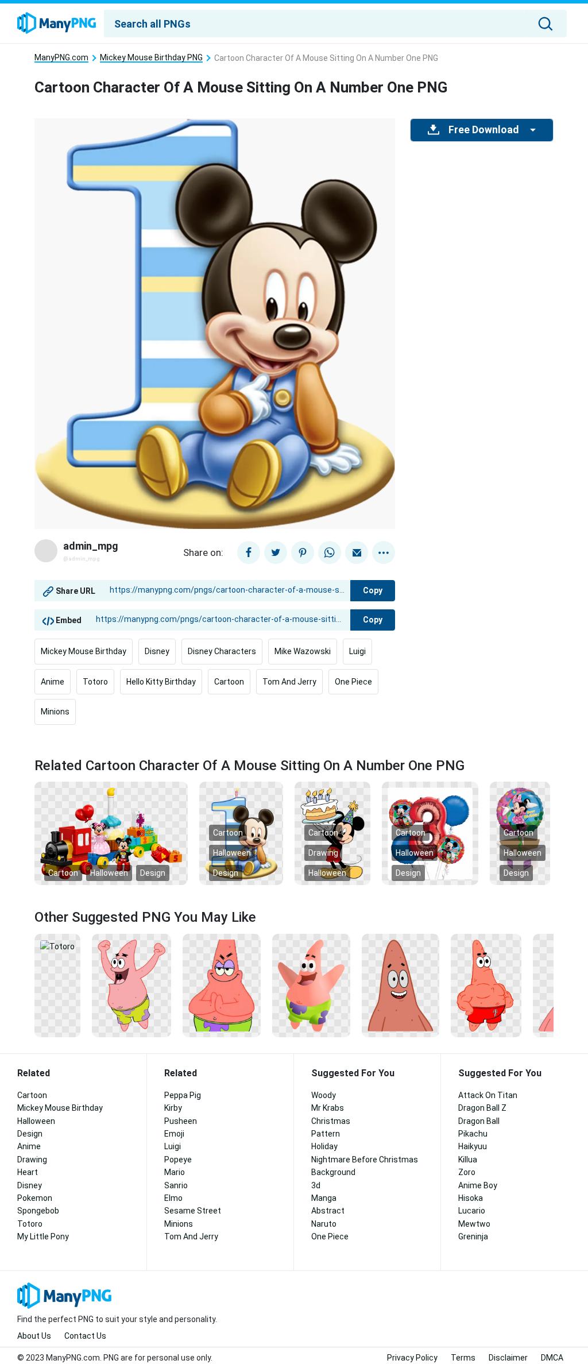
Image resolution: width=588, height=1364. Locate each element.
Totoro (95, 681)
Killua (467, 1159)
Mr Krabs (327, 1107)
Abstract (328, 1210)
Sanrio (176, 1185)
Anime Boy (477, 1185)
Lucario (471, 1210)
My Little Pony (43, 1236)
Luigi (357, 651)
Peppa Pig (182, 1095)
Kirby (173, 1107)
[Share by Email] (356, 552)
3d (315, 1185)
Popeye (178, 1159)
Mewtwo (474, 1223)
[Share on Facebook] (248, 552)
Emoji (174, 1133)
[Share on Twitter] (275, 552)
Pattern (325, 1133)
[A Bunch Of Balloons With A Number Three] (430, 832)
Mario (174, 1172)
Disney (157, 651)
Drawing (323, 852)
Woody (323, 1095)
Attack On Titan (487, 1095)
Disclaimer (508, 1357)
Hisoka (470, 1198)
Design (152, 873)
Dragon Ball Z (482, 1107)
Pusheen (180, 1121)
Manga (323, 1198)
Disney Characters (222, 651)
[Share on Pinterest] (302, 552)
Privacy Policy (412, 1357)
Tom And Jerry (289, 681)
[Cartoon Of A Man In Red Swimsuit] (486, 985)
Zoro (466, 1172)
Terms (463, 1357)
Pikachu (473, 1133)
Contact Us (85, 1335)
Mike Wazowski (302, 651)
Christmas (330, 1121)
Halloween (109, 873)
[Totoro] (57, 945)
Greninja (473, 1236)
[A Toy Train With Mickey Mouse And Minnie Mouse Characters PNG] (111, 832)
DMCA (552, 1357)
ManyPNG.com (61, 57)
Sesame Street (192, 1210)
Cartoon (229, 681)
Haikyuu (472, 1146)
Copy (372, 590)
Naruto (323, 1223)
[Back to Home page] (56, 23)
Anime (52, 681)
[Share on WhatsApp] (329, 552)
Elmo (173, 1198)
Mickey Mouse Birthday (83, 651)
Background (333, 1172)
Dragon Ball (479, 1121)
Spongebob (38, 1210)
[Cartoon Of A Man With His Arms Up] (131, 985)
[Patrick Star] (400, 985)
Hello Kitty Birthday (161, 681)
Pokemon (34, 1198)
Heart (27, 1172)
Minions (55, 711)
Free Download (483, 130)
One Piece (353, 681)
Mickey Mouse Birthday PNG (151, 57)
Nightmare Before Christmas (364, 1159)
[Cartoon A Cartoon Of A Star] (221, 985)
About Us (34, 1335)
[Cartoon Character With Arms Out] (311, 985)
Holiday (324, 1146)
